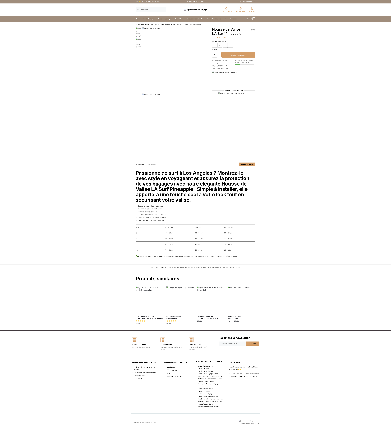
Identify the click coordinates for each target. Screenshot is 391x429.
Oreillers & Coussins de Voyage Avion (210, 379)
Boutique (154, 24)
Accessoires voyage (142, 24)
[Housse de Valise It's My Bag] (252, 30)
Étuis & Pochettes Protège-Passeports (210, 376)
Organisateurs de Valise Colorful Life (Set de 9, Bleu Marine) (149, 317)
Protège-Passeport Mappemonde (173, 317)
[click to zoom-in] (174, 60)
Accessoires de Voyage (167, 24)
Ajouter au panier (238, 55)
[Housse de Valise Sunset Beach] (254, 30)
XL (230, 45)
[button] (141, 321)
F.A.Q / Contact (227, 11)
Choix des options (180, 328)
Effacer (214, 49)
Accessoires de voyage (247, 2)
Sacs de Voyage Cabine (206, 381)
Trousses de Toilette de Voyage (208, 384)
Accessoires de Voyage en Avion (196, 267)
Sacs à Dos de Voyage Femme (208, 374)
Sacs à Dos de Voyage (205, 371)
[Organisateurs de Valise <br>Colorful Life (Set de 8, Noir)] (211, 300)
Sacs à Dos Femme (204, 368)
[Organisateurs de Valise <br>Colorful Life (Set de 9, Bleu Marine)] (149, 300)
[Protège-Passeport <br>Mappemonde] (180, 300)
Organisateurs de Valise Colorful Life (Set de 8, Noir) (207, 317)
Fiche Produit (140, 164)
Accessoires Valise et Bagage (217, 267)
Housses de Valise (234, 267)
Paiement (252, 11)
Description (152, 164)
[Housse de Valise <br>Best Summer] (241, 300)
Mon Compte (240, 11)
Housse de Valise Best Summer (234, 317)
